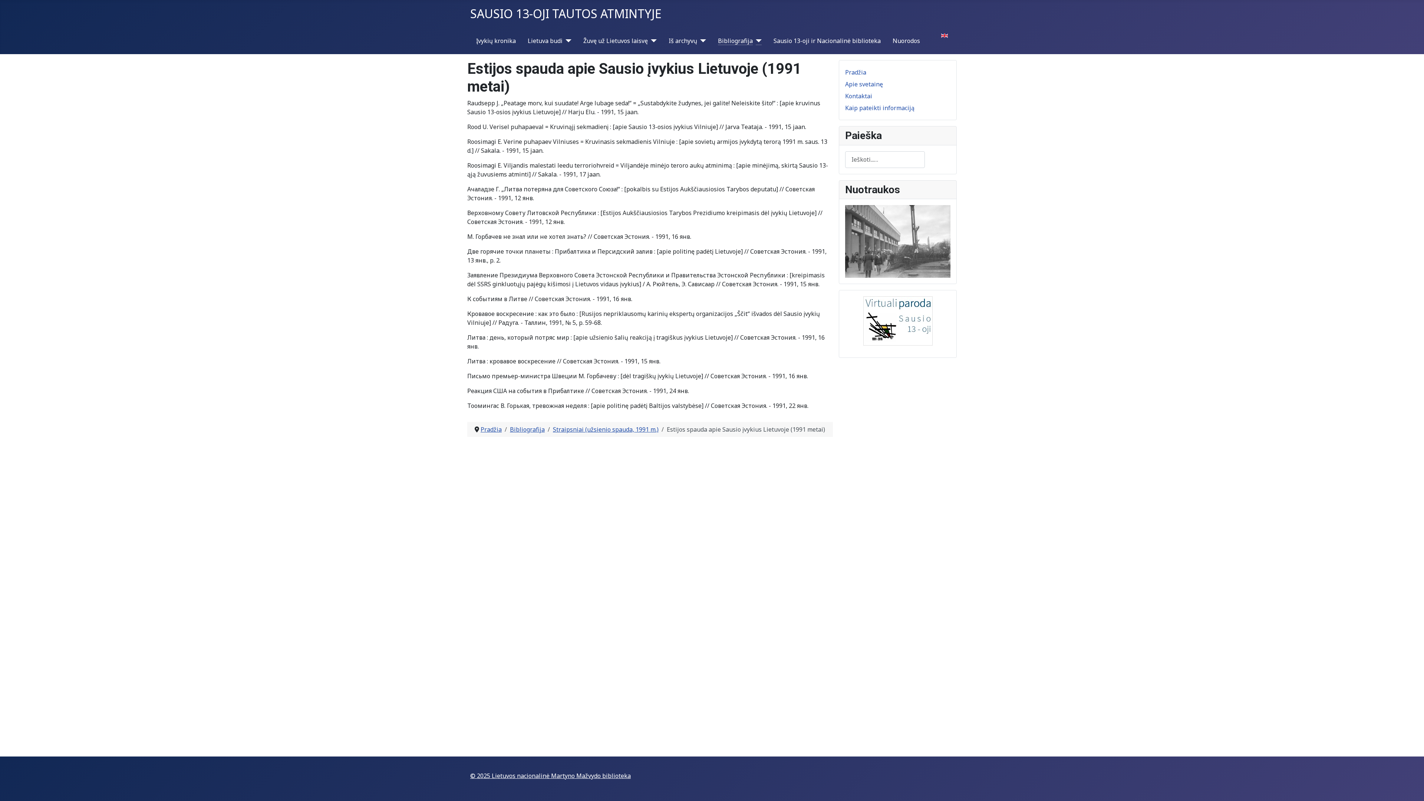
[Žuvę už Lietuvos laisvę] (652, 40)
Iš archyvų (683, 41)
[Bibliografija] (757, 40)
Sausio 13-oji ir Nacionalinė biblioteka (827, 41)
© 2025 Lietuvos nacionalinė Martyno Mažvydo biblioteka (550, 776)
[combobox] (885, 159)
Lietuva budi (545, 41)
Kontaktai (858, 96)
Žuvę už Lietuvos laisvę (615, 41)
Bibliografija (735, 41)
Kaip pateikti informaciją (879, 108)
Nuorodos (906, 41)
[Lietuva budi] (567, 40)
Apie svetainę (864, 84)
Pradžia (855, 72)
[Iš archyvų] (701, 40)
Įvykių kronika (496, 41)
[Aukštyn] (1411, 787)
